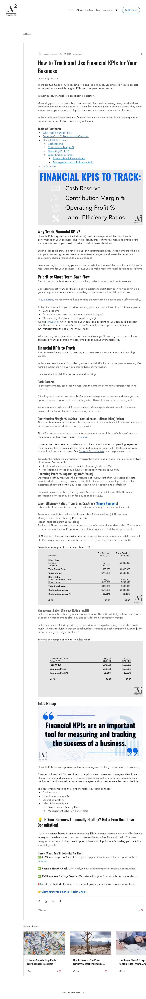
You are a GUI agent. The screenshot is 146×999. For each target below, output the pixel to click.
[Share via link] (60, 901)
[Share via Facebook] (39, 901)
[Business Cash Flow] (44, 943)
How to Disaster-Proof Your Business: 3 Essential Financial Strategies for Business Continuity (90, 962)
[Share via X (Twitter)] (46, 901)
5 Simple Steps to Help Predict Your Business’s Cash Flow (42, 962)
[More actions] (141, 54)
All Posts (27, 34)
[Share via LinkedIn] (53, 901)
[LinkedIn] (117, 10)
